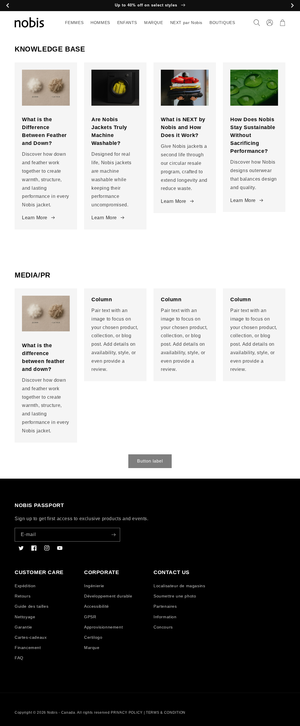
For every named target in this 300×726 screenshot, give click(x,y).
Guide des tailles (31, 606)
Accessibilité (96, 606)
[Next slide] (292, 6)
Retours (22, 596)
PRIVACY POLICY (127, 712)
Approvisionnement (103, 627)
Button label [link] (150, 460)
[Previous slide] (8, 6)
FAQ (19, 657)
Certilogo (93, 637)
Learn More (34, 217)
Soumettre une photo (175, 596)
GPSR (90, 616)
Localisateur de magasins (179, 585)
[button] (256, 22)
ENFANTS (127, 22)
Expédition (25, 585)
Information (165, 616)
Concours (163, 627)
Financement (28, 647)
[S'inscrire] (113, 535)
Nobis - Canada (61, 712)
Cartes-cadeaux (31, 637)
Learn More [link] (104, 217)
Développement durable (108, 596)
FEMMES (74, 22)
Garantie (23, 627)
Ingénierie (94, 585)
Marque (92, 647)
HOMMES (100, 22)
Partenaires (165, 606)
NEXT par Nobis (186, 22)
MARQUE (153, 22)
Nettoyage (25, 616)
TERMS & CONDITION (165, 712)
